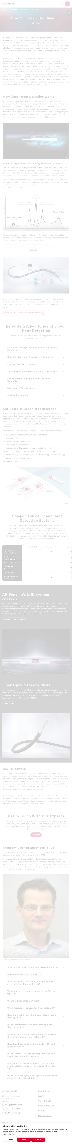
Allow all (38, 1139)
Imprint (54, 1132)
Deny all (24, 1139)
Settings (10, 1139)
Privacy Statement (9, 1134)
